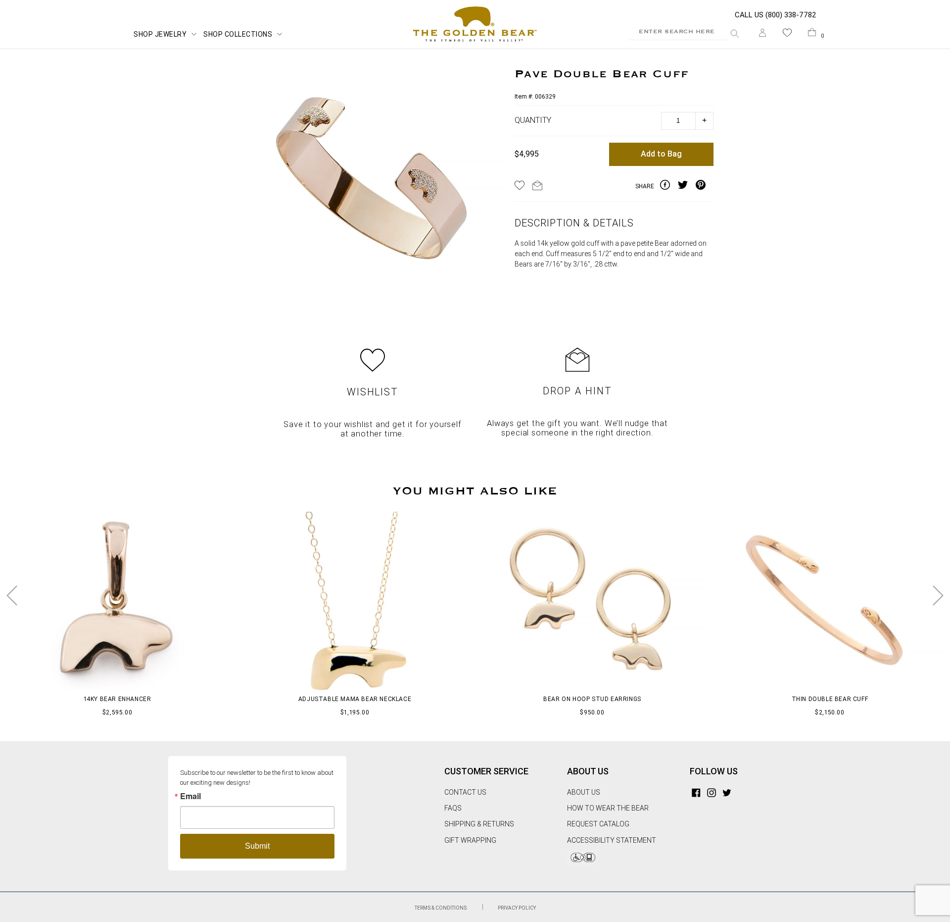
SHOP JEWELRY (160, 34)
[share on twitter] (687, 186)
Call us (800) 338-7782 (775, 14)
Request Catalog (598, 824)
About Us (583, 792)
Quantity (533, 120)
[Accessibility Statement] (582, 863)
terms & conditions (441, 908)
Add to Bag (661, 154)
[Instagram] (711, 792)
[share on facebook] (669, 186)
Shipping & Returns (479, 824)
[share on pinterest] (704, 186)
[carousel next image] (938, 595)
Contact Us (465, 792)
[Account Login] (762, 34)
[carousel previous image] (12, 595)
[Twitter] (726, 792)
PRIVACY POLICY (517, 908)
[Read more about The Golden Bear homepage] (475, 24)
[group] (374, 186)
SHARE (644, 186)
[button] (787, 34)
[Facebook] (696, 792)
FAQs (453, 808)
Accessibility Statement (611, 840)
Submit (257, 846)
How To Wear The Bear (608, 808)
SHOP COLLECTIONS (237, 34)
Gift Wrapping (470, 840)
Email (190, 796)
